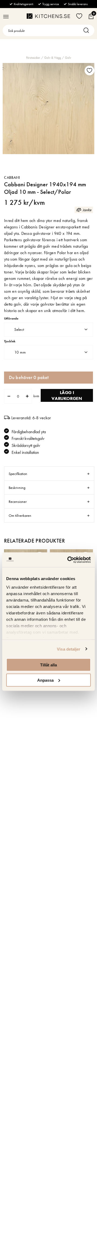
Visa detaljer (68, 649)
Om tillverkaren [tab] (20, 515)
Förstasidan (33, 57)
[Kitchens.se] (48, 16)
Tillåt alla (48, 665)
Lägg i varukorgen (66, 395)
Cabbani (12, 177)
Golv (68, 57)
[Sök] (87, 30)
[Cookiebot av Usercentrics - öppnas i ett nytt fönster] (68, 559)
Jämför (87, 209)
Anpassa (45, 680)
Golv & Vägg (52, 57)
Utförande (11, 319)
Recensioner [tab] (18, 501)
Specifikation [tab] (18, 473)
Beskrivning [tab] (17, 487)
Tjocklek (9, 341)
